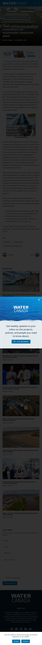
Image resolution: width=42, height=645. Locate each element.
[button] (39, 300)
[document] (21, 322)
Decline (25, 641)
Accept (16, 641)
